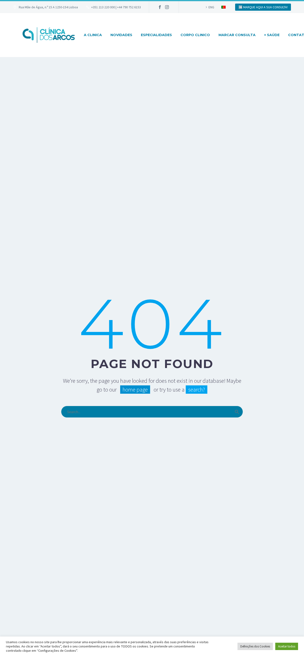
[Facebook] (159, 7)
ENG (211, 7)
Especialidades (156, 35)
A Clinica (93, 35)
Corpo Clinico (195, 35)
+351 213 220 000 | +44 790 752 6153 (116, 7)
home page (135, 389)
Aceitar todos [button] (286, 646)
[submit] (237, 412)
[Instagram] (167, 7)
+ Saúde (272, 35)
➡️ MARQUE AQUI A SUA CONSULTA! (263, 7)
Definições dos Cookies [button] (255, 646)
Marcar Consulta (237, 35)
